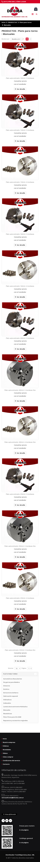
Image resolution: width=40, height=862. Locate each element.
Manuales (7, 25)
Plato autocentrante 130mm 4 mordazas (20, 182)
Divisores (6, 686)
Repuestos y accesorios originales (15, 720)
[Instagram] (10, 820)
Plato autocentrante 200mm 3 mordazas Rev (20, 390)
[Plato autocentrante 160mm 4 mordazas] (20, 267)
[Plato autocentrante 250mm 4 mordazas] (20, 579)
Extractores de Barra (10, 693)
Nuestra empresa (9, 742)
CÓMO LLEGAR (21, 2)
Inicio (4, 22)
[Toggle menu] (32, 14)
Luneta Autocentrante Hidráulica (15, 707)
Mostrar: (11, 668)
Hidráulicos (7, 700)
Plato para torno (26, 22)
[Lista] (30, 39)
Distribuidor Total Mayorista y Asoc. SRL (20, 855)
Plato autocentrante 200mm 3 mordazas (20, 338)
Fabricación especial (10, 696)
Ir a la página (23, 830)
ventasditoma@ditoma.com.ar (13, 798)
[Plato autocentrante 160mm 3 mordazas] (20, 215)
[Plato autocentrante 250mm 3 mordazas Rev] (20, 527)
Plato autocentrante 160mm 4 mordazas (20, 286)
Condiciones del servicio (11, 760)
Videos (5, 753)
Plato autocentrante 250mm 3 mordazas (20, 494)
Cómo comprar (8, 757)
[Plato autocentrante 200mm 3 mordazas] (20, 319)
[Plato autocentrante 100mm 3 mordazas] (20, 59)
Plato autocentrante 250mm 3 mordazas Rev (20, 546)
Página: (24, 668)
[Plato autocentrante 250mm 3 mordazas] (20, 475)
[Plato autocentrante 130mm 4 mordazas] (20, 163)
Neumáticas (7, 714)
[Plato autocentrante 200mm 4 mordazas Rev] (20, 423)
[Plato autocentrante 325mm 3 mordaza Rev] (20, 631)
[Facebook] (3, 820)
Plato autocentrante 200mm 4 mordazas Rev (20, 442)
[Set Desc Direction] (23, 39)
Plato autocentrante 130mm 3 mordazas (20, 130)
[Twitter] (6, 820)
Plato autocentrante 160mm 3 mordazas (20, 234)
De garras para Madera (11, 682)
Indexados (7, 703)
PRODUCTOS (12, 22)
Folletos (6, 746)
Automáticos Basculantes (12, 679)
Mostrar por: (6, 39)
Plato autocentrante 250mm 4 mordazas (20, 598)
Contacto (6, 764)
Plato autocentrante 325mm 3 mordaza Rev (20, 650)
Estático (6, 689)
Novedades (7, 750)
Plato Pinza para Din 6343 (12, 717)
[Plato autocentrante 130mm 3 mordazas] (20, 111)
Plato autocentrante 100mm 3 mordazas (20, 78)
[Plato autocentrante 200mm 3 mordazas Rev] (20, 371)
